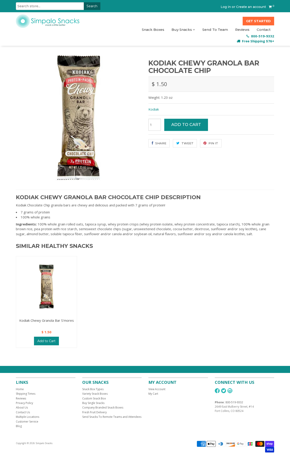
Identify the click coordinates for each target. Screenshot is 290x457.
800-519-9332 (234, 402)
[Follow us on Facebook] (217, 390)
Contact (264, 29)
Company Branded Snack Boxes (102, 407)
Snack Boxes (153, 29)
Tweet (187, 143)
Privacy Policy (24, 403)
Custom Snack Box (94, 398)
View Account (156, 389)
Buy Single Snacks (93, 403)
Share (160, 143)
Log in (226, 7)
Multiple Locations (27, 417)
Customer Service (27, 421)
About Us (22, 407)
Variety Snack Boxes (95, 394)
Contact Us (23, 412)
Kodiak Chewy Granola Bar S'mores (46, 320)
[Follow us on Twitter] (223, 390)
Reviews (242, 29)
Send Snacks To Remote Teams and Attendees (111, 417)
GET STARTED (258, 21)
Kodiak (153, 109)
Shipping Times (25, 394)
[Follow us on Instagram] (229, 390)
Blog (19, 426)
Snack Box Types (93, 389)
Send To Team (215, 29)
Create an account (251, 7)
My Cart (153, 394)
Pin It (213, 143)
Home (20, 389)
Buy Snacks (182, 29)
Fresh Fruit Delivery (94, 412)
